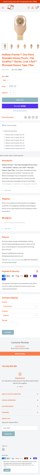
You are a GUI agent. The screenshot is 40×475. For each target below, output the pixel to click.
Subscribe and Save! (10, 131)
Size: (5, 76)
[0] (36, 8)
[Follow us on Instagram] (3, 449)
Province (5, 311)
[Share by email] (36, 117)
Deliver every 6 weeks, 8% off (14, 140)
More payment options (20, 110)
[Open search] (29, 8)
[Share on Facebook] (25, 117)
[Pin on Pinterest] (29, 117)
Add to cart (20, 100)
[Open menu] (3, 8)
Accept (7, 470)
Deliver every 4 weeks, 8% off (14, 137)
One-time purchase (10, 125)
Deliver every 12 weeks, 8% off (15, 148)
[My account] (32, 8)
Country (4, 302)
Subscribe (8, 434)
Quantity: (5, 93)
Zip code (4, 320)
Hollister (5, 69)
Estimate (8, 332)
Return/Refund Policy (14, 260)
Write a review (20, 354)
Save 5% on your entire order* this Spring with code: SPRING (20, 1)
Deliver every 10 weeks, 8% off (15, 146)
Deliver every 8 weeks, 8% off (14, 143)
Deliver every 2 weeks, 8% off (14, 135)
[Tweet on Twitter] (33, 117)
